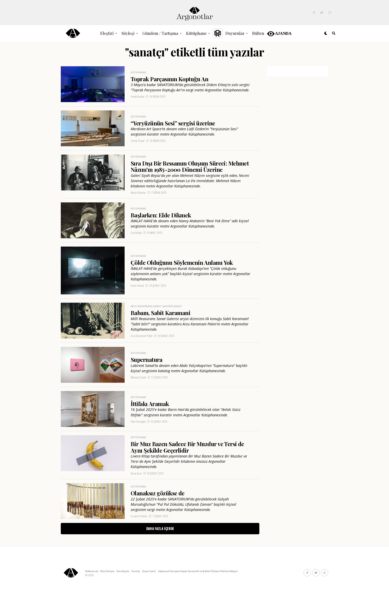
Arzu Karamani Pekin (141, 335)
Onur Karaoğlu (138, 421)
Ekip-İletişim (107, 571)
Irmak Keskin (137, 96)
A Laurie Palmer (139, 516)
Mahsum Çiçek (138, 377)
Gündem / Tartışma (160, 33)
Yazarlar (135, 571)
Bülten (258, 33)
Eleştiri (107, 33)
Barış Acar (136, 473)
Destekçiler (122, 571)
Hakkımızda (91, 571)
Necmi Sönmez (138, 192)
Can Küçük (136, 232)
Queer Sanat (149, 571)
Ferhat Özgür (138, 140)
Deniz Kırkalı (137, 285)
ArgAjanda (279, 33)
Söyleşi (128, 33)
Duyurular (234, 33)
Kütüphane (196, 33)
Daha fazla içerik (160, 528)
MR (218, 33)
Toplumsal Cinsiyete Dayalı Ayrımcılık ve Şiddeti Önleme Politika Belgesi (198, 571)
